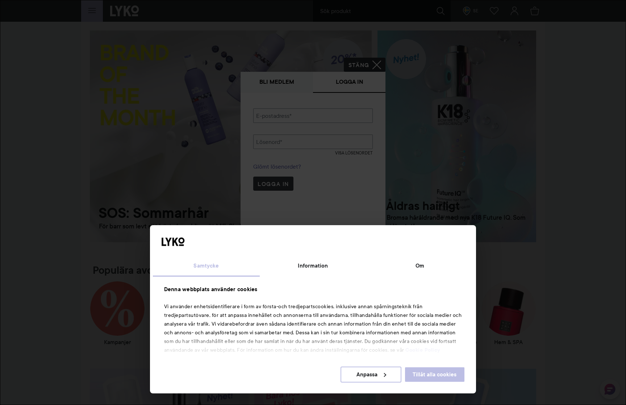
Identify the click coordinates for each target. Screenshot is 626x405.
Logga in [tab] (349, 81)
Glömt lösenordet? (277, 166)
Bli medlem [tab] (276, 81)
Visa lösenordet (354, 153)
